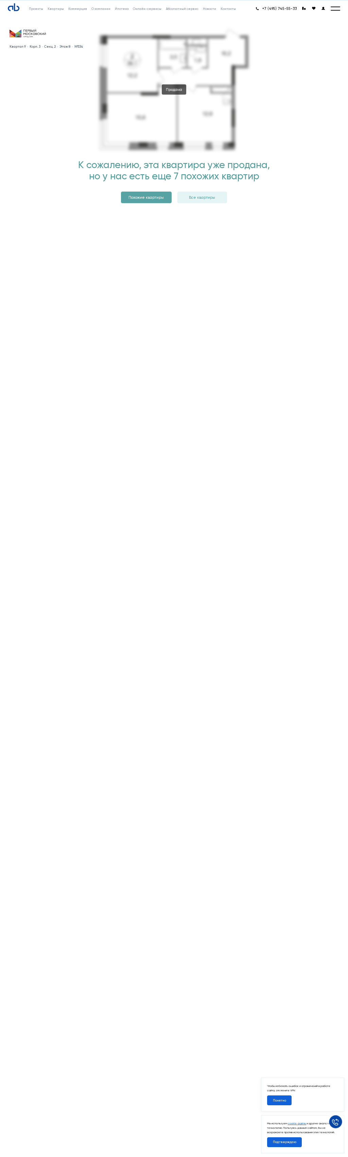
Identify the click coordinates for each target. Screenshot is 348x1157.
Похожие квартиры (146, 197)
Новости (209, 9)
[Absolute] (13, 7)
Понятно (279, 1100)
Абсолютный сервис (182, 9)
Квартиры (56, 9)
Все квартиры (202, 197)
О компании (100, 9)
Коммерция (77, 9)
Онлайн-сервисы (147, 9)
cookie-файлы (297, 1123)
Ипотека (122, 9)
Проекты (36, 9)
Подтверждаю (284, 1142)
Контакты (228, 9)
